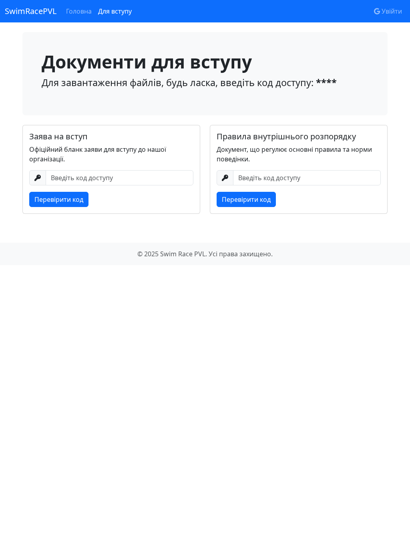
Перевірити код (58, 199)
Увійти (391, 11)
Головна (79, 11)
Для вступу (115, 11)
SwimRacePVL (30, 11)
